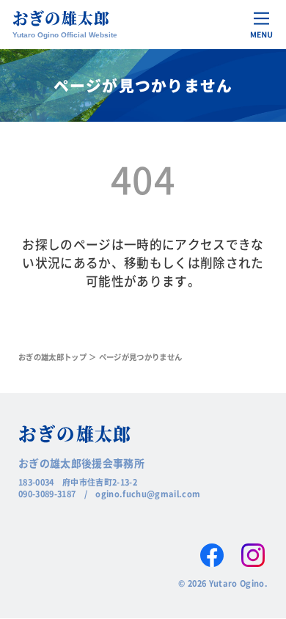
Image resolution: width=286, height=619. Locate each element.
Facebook (212, 555)
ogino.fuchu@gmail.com (147, 493)
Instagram (253, 555)
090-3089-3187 (47, 493)
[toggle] (261, 24)
